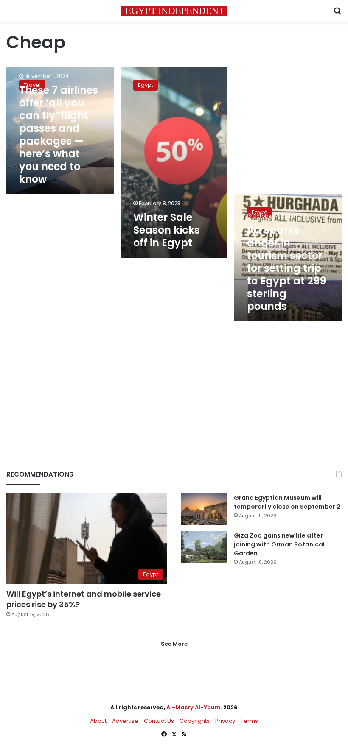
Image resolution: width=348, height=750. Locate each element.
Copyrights (195, 721)
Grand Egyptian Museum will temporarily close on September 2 (287, 502)
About (98, 721)
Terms (249, 721)
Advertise (125, 721)
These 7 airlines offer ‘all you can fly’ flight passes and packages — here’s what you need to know (58, 134)
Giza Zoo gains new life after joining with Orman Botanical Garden (279, 544)
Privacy (225, 721)
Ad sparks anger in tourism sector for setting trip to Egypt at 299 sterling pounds (286, 268)
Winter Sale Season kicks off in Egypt (166, 230)
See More (174, 644)
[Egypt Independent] (174, 11)
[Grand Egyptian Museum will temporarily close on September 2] (204, 509)
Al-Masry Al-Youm (193, 707)
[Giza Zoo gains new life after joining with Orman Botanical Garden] (204, 547)
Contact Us (159, 721)
